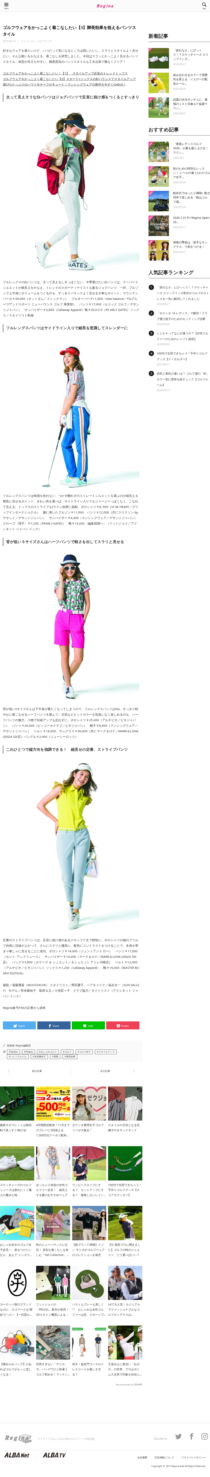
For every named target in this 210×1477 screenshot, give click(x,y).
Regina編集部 (23, 1045)
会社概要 (142, 1457)
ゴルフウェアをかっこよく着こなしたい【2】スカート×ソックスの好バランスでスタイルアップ (69, 79)
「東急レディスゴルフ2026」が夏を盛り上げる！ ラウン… (190, 148)
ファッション (28, 41)
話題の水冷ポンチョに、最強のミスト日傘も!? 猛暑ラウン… (190, 103)
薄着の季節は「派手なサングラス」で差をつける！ (190, 244)
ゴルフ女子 (85, 1052)
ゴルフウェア (44, 41)
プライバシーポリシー (193, 1457)
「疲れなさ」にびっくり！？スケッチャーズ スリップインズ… (190, 54)
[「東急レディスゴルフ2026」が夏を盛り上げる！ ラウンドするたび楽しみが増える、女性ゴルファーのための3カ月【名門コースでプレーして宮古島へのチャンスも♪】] (158, 152)
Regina (29, 1052)
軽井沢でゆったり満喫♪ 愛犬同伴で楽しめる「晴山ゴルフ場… (191, 197)
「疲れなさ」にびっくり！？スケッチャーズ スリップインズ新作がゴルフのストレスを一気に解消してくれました (183, 293)
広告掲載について (164, 1457)
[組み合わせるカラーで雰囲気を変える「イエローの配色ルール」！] (158, 83)
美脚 (56, 1056)
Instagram (202, 1436)
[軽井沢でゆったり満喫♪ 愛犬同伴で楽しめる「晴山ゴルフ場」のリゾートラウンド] (158, 201)
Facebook (189, 1436)
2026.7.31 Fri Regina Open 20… (191, 220)
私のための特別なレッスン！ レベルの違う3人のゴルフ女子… (191, 172)
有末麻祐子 (40, 1056)
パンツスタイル (18, 1056)
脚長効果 (70, 1056)
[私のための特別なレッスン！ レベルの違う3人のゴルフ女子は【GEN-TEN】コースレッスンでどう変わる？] (158, 176)
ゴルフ (68, 1052)
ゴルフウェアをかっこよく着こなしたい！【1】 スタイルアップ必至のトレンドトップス (65, 73)
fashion (14, 1052)
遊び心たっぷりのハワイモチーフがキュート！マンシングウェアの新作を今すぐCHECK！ (64, 84)
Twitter (176, 1436)
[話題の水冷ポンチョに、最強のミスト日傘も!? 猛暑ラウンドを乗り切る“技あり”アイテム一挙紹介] (158, 107)
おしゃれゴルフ (49, 1052)
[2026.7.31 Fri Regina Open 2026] (158, 225)
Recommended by (124, 1384)
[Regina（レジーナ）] (105, 6)
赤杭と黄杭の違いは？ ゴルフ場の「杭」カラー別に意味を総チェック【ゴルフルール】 (183, 379)
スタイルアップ (106, 1052)
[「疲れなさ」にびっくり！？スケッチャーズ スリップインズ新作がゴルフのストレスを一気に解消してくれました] (158, 58)
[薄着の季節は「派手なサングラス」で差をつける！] (158, 250)
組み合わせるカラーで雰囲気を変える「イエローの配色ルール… (190, 79)
